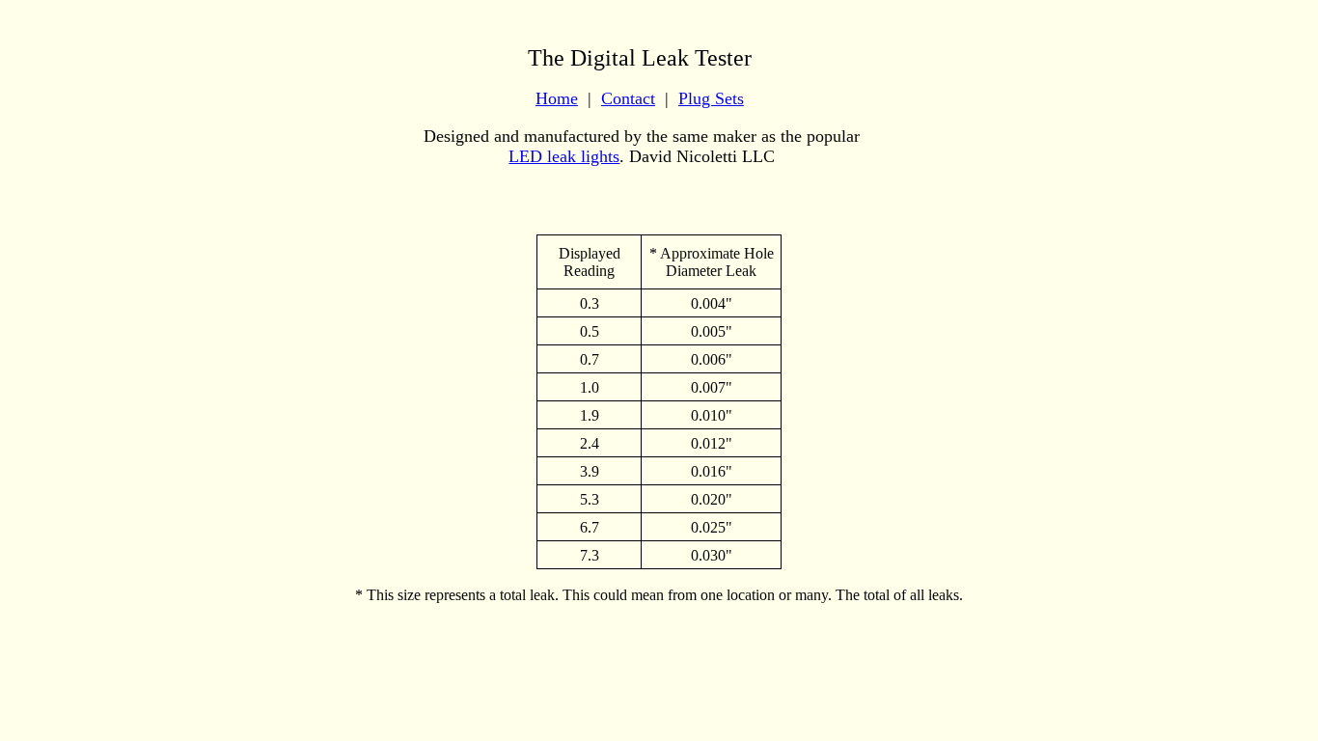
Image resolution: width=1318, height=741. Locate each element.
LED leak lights (563, 156)
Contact (628, 98)
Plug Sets (711, 98)
